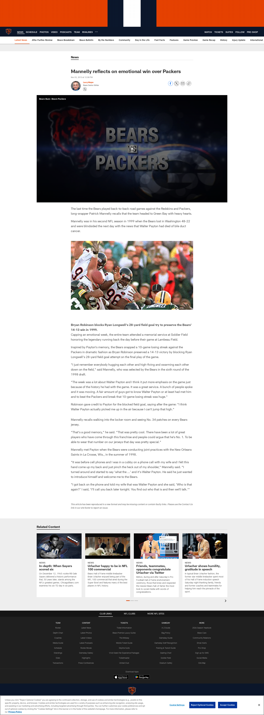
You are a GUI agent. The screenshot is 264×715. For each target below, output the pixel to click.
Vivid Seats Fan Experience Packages (124, 653)
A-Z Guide (166, 628)
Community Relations (202, 638)
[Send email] (182, 85)
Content (86, 623)
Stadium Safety (166, 663)
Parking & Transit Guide (166, 648)
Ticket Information (124, 628)
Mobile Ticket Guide (124, 643)
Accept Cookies (227, 705)
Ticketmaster (124, 658)
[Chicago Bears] (132, 691)
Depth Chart (58, 633)
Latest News (86, 628)
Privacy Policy (15, 712)
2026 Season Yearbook (201, 628)
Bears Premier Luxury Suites (124, 633)
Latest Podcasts (86, 643)
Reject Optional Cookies (202, 705)
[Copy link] (188, 83)
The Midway (124, 638)
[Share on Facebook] (170, 85)
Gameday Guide (165, 638)
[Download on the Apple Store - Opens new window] (121, 677)
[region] (132, 705)
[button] (132, 148)
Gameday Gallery (86, 653)
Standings (58, 653)
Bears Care (201, 633)
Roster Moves (86, 648)
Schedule (58, 648)
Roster (58, 628)
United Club (124, 663)
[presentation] (226, 601)
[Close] (259, 705)
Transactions (58, 663)
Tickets (124, 623)
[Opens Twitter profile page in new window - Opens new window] (85, 89)
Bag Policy (165, 633)
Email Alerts (202, 643)
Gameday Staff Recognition (165, 643)
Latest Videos (86, 638)
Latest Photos (86, 633)
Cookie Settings (177, 705)
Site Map (201, 663)
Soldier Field (166, 658)
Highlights (86, 658)
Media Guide (58, 643)
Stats (58, 658)
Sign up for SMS (202, 653)
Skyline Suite (124, 648)
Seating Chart (165, 653)
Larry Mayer (88, 82)
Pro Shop (202, 648)
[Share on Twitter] (176, 85)
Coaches (58, 638)
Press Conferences (86, 663)
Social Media (202, 658)
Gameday (166, 623)
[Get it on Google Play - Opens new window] (142, 678)
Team (58, 623)
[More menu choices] (96, 32)
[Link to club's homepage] (8, 31)
